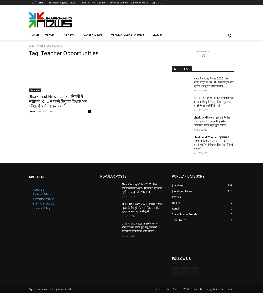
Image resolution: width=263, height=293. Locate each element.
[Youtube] (232, 3)
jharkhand (35, 90)
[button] (229, 35)
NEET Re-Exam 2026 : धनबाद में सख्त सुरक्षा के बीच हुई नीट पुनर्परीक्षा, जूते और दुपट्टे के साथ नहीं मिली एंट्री (214, 101)
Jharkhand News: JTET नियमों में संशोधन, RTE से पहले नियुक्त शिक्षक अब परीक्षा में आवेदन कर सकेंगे (58, 101)
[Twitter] (226, 3)
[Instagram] (221, 3)
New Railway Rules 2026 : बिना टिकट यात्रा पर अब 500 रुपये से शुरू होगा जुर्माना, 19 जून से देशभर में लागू (214, 82)
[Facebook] (216, 3)
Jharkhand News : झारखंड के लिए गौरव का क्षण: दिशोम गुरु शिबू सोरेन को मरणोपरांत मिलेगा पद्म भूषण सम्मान (212, 121)
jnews (32, 111)
